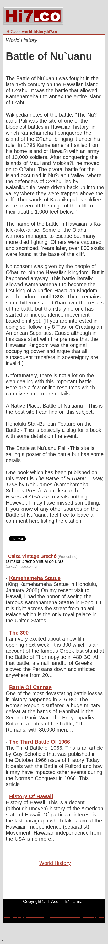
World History (55, 863)
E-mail (79, 901)
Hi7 (66, 901)
